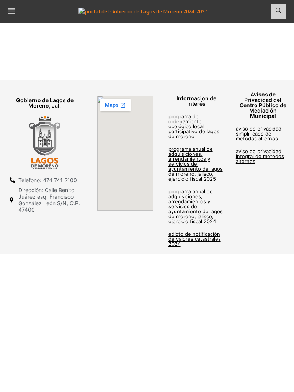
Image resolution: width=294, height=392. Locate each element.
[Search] (278, 11)
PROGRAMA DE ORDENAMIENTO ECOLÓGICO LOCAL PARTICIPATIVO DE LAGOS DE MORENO (193, 126)
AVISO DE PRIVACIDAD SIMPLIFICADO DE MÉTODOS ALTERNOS (258, 134)
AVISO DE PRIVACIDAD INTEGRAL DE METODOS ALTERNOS (260, 156)
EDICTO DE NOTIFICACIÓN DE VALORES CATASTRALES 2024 (194, 239)
